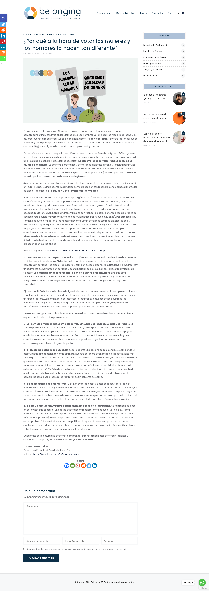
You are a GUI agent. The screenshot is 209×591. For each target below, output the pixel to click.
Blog (142, 13)
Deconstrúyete (125, 13)
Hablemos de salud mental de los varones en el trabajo (74, 250)
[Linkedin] (94, 465)
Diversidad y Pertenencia (155, 45)
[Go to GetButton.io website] (202, 588)
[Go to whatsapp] (202, 582)
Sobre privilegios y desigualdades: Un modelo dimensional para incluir (157, 138)
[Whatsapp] (3, 58)
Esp (170, 13)
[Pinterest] (3, 41)
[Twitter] (88, 465)
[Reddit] (83, 465)
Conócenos (103, 13)
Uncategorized (150, 75)
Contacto (157, 13)
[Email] (72, 465)
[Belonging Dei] (54, 13)
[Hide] (1, 64)
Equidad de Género (34, 34)
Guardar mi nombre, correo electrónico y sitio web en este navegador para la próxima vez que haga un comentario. (76, 549)
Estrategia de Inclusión (60, 34)
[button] (3, 18)
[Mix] (3, 53)
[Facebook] (66, 465)
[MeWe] (3, 47)
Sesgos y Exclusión (152, 69)
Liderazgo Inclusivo (152, 63)
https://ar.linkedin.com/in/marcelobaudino (57, 454)
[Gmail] (77, 465)
